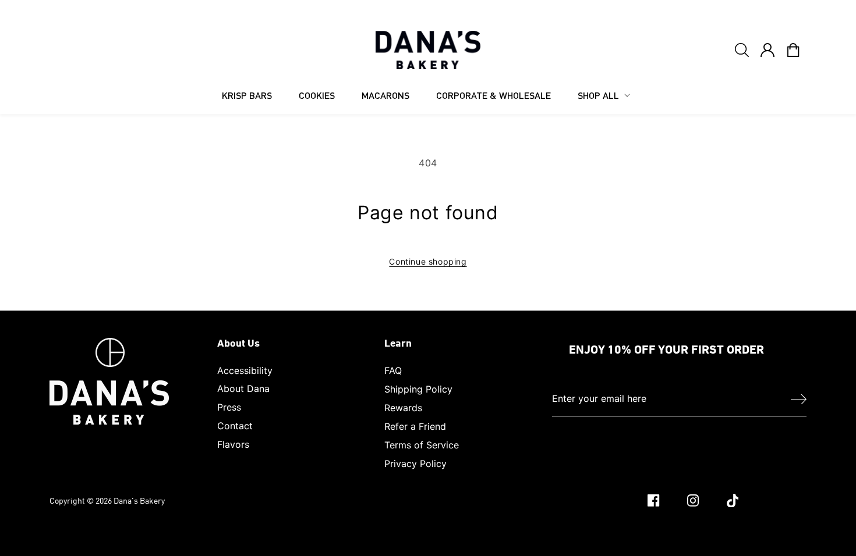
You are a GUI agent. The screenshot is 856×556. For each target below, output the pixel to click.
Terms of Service (421, 445)
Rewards (403, 408)
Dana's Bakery (139, 500)
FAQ (393, 370)
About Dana (243, 388)
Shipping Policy (418, 389)
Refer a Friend (415, 426)
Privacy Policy (415, 463)
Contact (235, 426)
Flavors (233, 444)
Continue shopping (427, 261)
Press (229, 407)
